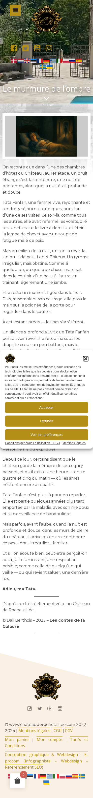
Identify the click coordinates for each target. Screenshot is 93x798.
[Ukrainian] (50, 66)
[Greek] (53, 60)
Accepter (46, 407)
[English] (27, 60)
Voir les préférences (47, 434)
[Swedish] (43, 66)
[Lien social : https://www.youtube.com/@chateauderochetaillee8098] (39, 48)
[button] (85, 358)
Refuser (46, 421)
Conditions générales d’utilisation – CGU (32, 443)
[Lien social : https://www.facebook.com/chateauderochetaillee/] (16, 48)
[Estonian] (34, 60)
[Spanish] (79, 60)
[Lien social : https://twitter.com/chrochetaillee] (27, 48)
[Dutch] (21, 60)
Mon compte (49, 739)
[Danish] (14, 60)
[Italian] (59, 60)
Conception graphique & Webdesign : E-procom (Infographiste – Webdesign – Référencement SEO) (46, 761)
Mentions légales (74, 443)
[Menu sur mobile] (15, 10)
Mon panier (17, 739)
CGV (69, 730)
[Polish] (66, 60)
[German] (46, 60)
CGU (58, 730)
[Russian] (72, 60)
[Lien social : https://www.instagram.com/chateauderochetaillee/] (51, 48)
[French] (40, 60)
